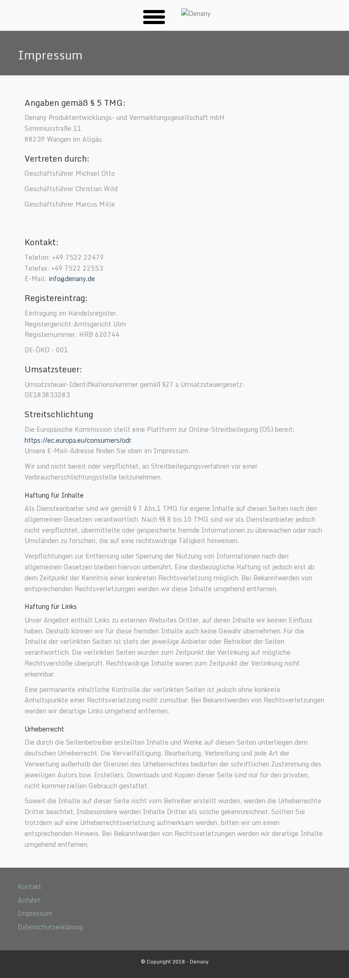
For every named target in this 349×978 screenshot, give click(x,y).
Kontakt (29, 886)
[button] (154, 16)
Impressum (35, 913)
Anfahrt (29, 900)
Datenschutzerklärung (50, 927)
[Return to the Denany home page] (196, 13)
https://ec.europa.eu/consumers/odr (78, 440)
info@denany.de (72, 278)
